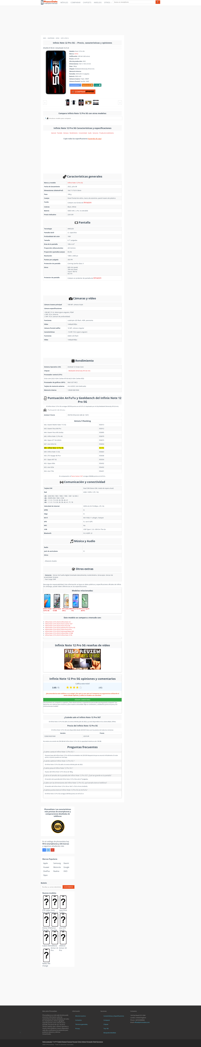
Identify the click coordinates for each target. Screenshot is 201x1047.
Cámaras (66, 133)
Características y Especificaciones (114, 1016)
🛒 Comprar (79, 91)
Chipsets (87, 2)
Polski (94, 1042)
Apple (45, 863)
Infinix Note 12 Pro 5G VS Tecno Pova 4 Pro (58, 629)
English (60, 1042)
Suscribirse (68, 887)
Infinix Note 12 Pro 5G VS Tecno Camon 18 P (58, 624)
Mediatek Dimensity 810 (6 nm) (79, 371)
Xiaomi (66, 863)
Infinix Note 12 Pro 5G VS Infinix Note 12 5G (58, 635)
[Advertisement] (100, 20)
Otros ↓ (108, 2)
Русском (74, 1042)
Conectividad (83, 133)
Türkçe (80, 1042)
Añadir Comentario (82, 700)
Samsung (57, 863)
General (53, 133)
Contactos (78, 1020)
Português (90, 1042)
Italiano (84, 1042)
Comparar (76, 2)
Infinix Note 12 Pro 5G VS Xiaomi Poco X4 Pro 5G (60, 627)
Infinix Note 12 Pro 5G (75, 183)
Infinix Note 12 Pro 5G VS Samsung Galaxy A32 (59, 631)
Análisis (98, 2)
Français (69, 1042)
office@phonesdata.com (142, 1022)
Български (100, 1042)
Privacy (77, 1028)
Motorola (57, 867)
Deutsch (64, 1042)
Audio (90, 133)
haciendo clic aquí (94, 139)
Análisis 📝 (97, 85)
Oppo (45, 875)
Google (66, 867)
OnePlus (46, 871)
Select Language (47, 1042)
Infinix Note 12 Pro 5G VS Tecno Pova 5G (57, 626)
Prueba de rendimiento (106, 133)
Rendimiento (74, 133)
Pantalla (59, 133)
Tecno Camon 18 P (77, 476)
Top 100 (106, 1028)
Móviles (64, 2)
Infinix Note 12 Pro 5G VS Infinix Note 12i (57, 622)
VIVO (65, 871)
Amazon (87, 202)
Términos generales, (81, 1024)
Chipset (106, 1024)
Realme (56, 871)
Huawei (46, 867)
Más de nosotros (80, 1016)
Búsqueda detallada (110, 1033)
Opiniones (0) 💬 (87, 85)
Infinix (76, 54)
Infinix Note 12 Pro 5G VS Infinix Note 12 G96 (59, 633)
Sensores (95, 133)
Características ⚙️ (75, 85)
